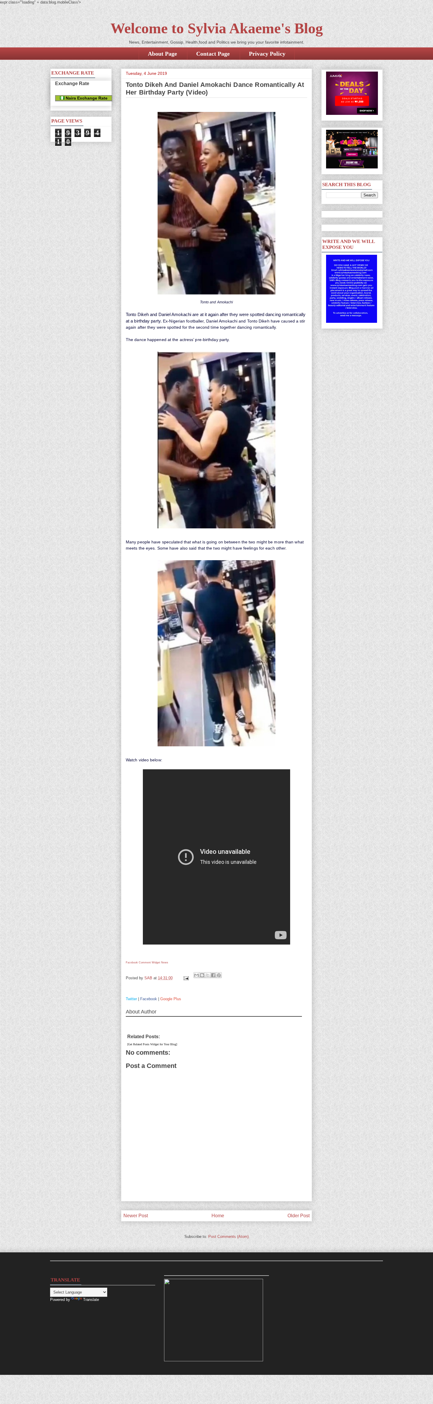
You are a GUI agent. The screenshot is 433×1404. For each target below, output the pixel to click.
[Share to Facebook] (213, 975)
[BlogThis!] (202, 975)
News (164, 962)
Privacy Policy (267, 53)
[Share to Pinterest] (219, 975)
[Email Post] (185, 978)
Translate (91, 1299)
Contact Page (213, 53)
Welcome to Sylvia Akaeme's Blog (216, 28)
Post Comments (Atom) (228, 1236)
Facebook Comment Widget (143, 962)
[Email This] (196, 975)
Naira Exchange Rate (86, 98)
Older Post (298, 1215)
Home (217, 1215)
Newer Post (135, 1215)
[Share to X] (208, 975)
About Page (162, 53)
